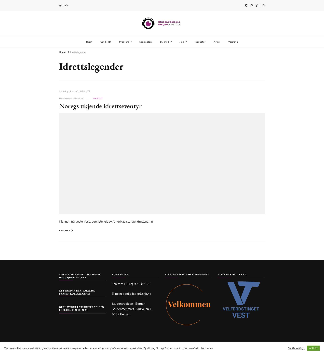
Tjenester (200, 41)
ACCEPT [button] (313, 348)
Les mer (64, 230)
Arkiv (217, 41)
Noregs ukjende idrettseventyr (100, 106)
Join (182, 41)
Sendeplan (145, 41)
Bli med (164, 41)
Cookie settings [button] (296, 348)
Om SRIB (105, 41)
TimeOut (98, 98)
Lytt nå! (63, 5)
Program (124, 41)
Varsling (233, 41)
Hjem (89, 41)
